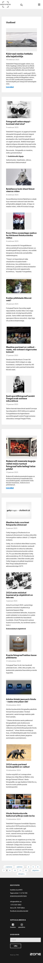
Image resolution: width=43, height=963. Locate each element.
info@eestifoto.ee (16, 901)
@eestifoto (21, 927)
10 (15, 870)
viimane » (21, 874)
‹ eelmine (19, 867)
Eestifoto (13, 927)
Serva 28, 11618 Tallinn (17, 908)
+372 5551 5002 (15, 905)
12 (26, 870)
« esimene (8, 867)
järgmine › (36, 870)
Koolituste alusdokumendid (19, 911)
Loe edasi (10, 87)
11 (20, 870)
